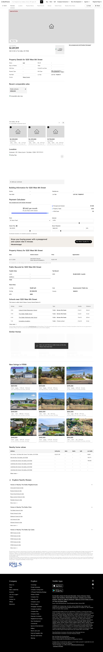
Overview (12, 5)
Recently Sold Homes (36, 635)
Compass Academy (36, 609)
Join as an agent (13, 594)
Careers (11, 597)
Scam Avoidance (61, 597)
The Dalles (29, 152)
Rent (51, 1)
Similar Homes (58, 5)
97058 (27, 51)
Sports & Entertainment (37, 626)
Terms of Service (81, 596)
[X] (93, 587)
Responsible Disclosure (72, 597)
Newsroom (12, 604)
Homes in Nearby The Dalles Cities (21, 507)
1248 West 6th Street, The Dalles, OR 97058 (21, 463)
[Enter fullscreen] (62, 156)
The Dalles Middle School (25, 314)
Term (10, 218)
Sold (24, 63)
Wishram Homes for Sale (16, 522)
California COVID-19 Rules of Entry (84, 599)
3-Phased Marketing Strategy (38, 592)
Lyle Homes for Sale (15, 519)
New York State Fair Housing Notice (60, 636)
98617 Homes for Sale (15, 532)
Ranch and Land (35, 631)
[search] (41, 1)
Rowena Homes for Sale (16, 491)
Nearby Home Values (70, 5)
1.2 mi (87, 321)
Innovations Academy (24, 321)
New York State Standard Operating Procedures (63, 637)
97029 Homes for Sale (15, 539)
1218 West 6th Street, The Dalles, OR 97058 (21, 460)
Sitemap (33, 638)
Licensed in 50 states (58, 646)
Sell (55, 1)
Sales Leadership (13, 589)
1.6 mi (87, 314)
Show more (13, 503)
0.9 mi (87, 317)
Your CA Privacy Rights (61, 601)
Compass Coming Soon (37, 589)
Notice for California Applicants (66, 599)
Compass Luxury (35, 601)
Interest (54, 218)
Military (33, 628)
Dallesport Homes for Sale (16, 516)
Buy (47, 1)
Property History (30, 5)
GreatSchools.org (32, 326)
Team (10, 587)
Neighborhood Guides (36, 618)
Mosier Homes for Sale (15, 513)
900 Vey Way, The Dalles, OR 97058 (19, 457)
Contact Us (12, 599)
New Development (36, 621)
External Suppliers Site (37, 633)
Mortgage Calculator (36, 606)
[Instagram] (93, 580)
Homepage (11, 152)
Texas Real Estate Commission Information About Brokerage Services (68, 632)
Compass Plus (34, 611)
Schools (49, 5)
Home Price (12, 226)
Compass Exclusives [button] (62, 1)
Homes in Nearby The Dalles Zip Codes (22, 529)
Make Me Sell (34, 599)
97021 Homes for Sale (15, 536)
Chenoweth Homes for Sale (16, 487)
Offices (11, 601)
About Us (11, 585)
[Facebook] (93, 584)
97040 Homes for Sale (15, 545)
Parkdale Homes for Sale (16, 500)
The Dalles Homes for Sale (16, 510)
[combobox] (26, 1)
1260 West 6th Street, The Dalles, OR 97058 (21, 470)
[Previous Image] (12, 375)
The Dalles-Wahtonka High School (28, 317)
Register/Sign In (97, 1)
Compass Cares (35, 614)
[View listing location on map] (59, 49)
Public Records (40, 5)
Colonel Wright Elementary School (28, 310)
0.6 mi (87, 310)
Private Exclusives (35, 587)
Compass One (34, 597)
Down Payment (56, 226)
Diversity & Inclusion (36, 616)
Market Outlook (35, 594)
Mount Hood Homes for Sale (17, 494)
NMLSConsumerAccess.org (77, 644)
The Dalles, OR (21, 51)
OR (16, 152)
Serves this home (61, 310)
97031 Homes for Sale (15, 542)
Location (20, 5)
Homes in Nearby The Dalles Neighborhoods (24, 485)
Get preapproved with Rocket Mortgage (80, 45)
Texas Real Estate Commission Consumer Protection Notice (66, 633)
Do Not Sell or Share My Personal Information (64, 596)
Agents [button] (86, 1)
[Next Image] (35, 375)
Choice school (60, 321)
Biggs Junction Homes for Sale (17, 497)
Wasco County (26, 77)
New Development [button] (76, 1)
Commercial (34, 623)
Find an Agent (34, 604)
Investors (11, 592)
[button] (51, 26)
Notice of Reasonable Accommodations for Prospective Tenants (67, 639)
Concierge (33, 585)
